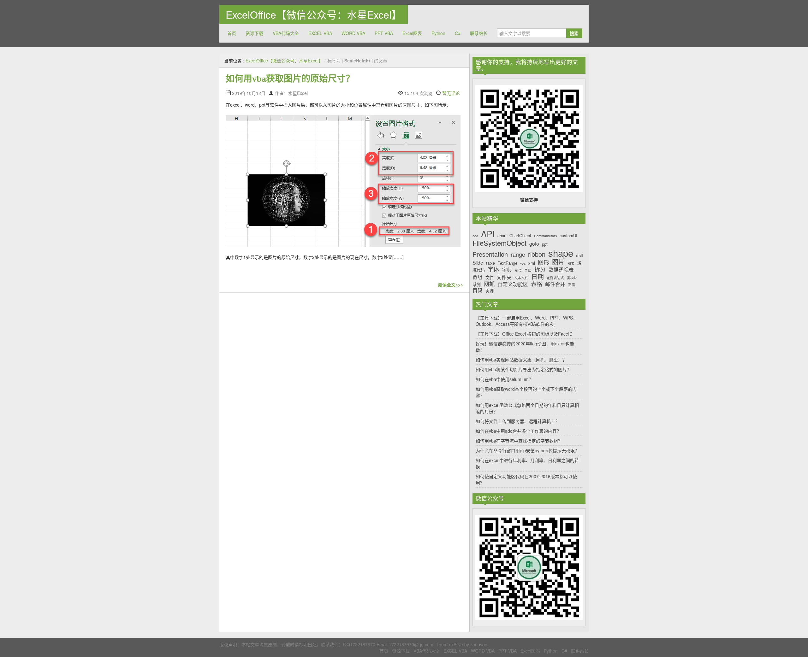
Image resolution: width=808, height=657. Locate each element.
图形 (543, 262)
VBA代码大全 (286, 33)
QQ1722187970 (359, 644)
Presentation (490, 254)
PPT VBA (384, 33)
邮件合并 (555, 284)
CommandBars (545, 236)
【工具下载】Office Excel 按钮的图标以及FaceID (524, 334)
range (518, 254)
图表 (570, 263)
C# (457, 33)
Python (438, 33)
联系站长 (479, 33)
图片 (558, 262)
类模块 (572, 278)
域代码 (478, 270)
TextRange (507, 263)
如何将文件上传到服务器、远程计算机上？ (518, 421)
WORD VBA (353, 33)
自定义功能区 (513, 284)
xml (531, 263)
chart (502, 235)
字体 (493, 269)
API (488, 234)
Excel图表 (412, 33)
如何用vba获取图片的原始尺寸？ (290, 79)
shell (579, 256)
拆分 (540, 269)
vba (523, 263)
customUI (568, 235)
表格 (536, 283)
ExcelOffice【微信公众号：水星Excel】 (313, 14)
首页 (231, 33)
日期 (537, 276)
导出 (528, 270)
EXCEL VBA (320, 33)
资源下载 (254, 33)
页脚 (489, 290)
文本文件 (521, 278)
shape (560, 252)
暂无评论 (451, 93)
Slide (477, 263)
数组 (477, 277)
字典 (507, 270)
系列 (476, 284)
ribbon (536, 254)
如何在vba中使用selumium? (503, 379)
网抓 (489, 283)
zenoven (478, 644)
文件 (489, 277)
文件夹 (504, 277)
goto (534, 244)
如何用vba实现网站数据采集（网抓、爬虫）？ (521, 359)
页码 (477, 290)
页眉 (571, 285)
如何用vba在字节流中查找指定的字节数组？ (519, 440)
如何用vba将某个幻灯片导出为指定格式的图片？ (523, 369)
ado (475, 236)
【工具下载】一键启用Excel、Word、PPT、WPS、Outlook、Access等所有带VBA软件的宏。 (526, 320)
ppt (545, 244)
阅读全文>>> (450, 284)
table (490, 263)
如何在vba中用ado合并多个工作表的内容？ (518, 431)
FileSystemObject (499, 243)
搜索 (574, 33)
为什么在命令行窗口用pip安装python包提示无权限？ (527, 450)
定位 (518, 270)
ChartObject (520, 235)
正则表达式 (555, 278)
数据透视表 (561, 270)
